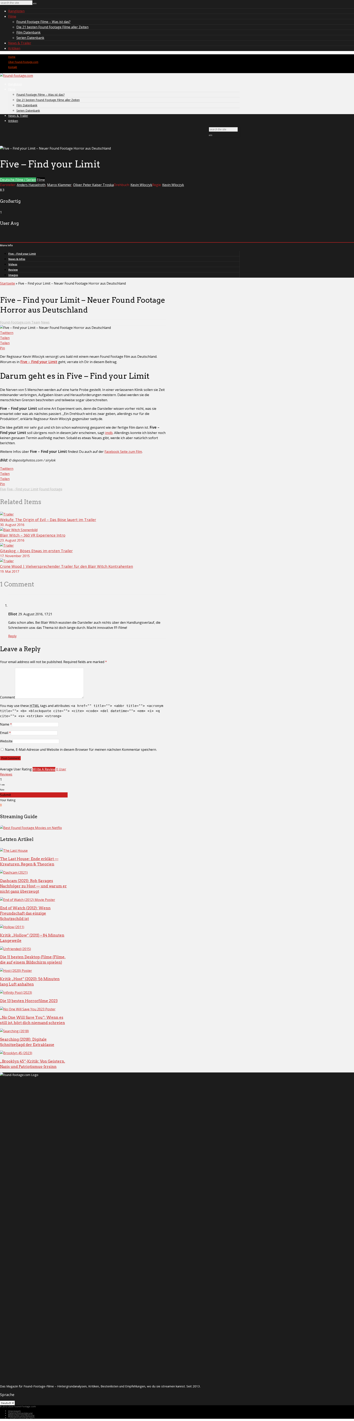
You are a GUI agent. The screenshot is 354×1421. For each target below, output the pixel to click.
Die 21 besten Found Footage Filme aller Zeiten (52, 27)
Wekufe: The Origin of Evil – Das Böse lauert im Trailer (48, 519)
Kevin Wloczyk (141, 185)
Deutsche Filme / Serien (18, 179)
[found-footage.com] (16, 75)
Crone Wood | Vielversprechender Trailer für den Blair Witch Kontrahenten (66, 566)
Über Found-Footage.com (23, 62)
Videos (12, 264)
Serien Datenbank (30, 37)
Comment (7, 697)
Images (13, 275)
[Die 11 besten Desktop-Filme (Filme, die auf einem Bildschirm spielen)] (15, 949)
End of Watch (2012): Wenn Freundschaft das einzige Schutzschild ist (25, 913)
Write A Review (44, 769)
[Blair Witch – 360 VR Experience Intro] (18, 530)
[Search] (34, 3)
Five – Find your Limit (22, 254)
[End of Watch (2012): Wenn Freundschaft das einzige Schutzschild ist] (27, 899)
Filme (12, 16)
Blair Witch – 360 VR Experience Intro (32, 535)
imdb (109, 433)
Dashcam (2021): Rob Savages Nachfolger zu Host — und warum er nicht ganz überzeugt (33, 886)
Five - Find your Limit (22, 489)
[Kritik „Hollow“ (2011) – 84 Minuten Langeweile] (12, 927)
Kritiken (14, 48)
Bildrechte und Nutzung (21, 1415)
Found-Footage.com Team (20, 322)
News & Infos (16, 259)
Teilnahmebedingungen (21, 1417)
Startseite (7, 283)
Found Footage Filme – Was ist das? (43, 21)
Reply (12, 636)
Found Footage (50, 489)
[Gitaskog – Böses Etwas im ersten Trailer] (7, 545)
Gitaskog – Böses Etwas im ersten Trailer (36, 550)
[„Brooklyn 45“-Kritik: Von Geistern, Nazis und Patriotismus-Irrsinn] (16, 1053)
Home (11, 57)
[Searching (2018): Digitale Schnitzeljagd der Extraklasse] (14, 1031)
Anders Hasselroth (31, 185)
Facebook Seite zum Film (123, 451)
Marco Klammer (59, 185)
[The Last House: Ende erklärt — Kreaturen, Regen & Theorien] (14, 850)
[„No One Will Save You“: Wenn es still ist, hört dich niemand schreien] (28, 1009)
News (45, 322)
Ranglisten (16, 11)
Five (3, 489)
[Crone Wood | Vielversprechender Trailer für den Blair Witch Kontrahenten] (7, 561)
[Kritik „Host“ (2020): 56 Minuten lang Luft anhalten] (16, 970)
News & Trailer (19, 43)
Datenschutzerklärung (20, 1413)
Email (4, 732)
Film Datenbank (28, 32)
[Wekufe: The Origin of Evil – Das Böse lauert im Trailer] (7, 514)
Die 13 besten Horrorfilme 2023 (29, 1001)
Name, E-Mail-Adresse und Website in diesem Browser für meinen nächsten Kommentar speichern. (81, 749)
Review (13, 269)
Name (4, 724)
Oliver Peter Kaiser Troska (93, 185)
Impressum (14, 1410)
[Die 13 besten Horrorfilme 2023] (16, 992)
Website (6, 741)
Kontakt (12, 67)
